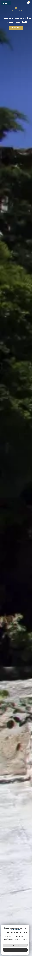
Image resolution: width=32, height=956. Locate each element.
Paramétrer (15, 945)
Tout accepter (15, 950)
